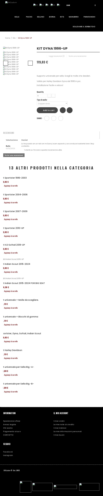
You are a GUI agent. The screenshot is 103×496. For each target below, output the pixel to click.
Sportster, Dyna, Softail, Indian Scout (21, 333)
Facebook (8, 452)
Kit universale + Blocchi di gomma (19, 316)
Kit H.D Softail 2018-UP (13, 245)
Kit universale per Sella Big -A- (17, 367)
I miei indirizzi (60, 428)
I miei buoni (59, 435)
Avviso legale (9, 424)
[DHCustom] (15, 5)
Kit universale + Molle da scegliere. (20, 300)
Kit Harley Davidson (11, 350)
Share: (39, 118)
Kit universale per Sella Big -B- (17, 383)
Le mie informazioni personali (68, 431)
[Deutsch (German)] (53, 5)
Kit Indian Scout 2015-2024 (15, 264)
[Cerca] (86, 5)
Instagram (8, 455)
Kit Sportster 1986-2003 (14, 178)
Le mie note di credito (64, 424)
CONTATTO (8, 435)
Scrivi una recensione (77, 56)
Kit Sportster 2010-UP (12, 228)
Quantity (40, 92)
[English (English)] (35, 5)
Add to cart (48, 110)
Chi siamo (8, 428)
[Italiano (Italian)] (58, 5)
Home (7, 38)
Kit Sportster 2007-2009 (14, 211)
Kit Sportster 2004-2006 (14, 194)
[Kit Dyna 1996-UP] (18, 52)
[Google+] (53, 118)
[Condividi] (46, 118)
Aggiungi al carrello (11, 185)
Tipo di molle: (42, 100)
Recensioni (8, 133)
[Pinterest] (60, 118)
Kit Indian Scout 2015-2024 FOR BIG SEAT (23, 283)
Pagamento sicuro (12, 431)
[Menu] (78, 5)
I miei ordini (59, 421)
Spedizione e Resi (11, 421)
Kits (14, 38)
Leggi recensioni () (57, 56)
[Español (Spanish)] (42, 5)
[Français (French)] (47, 5)
